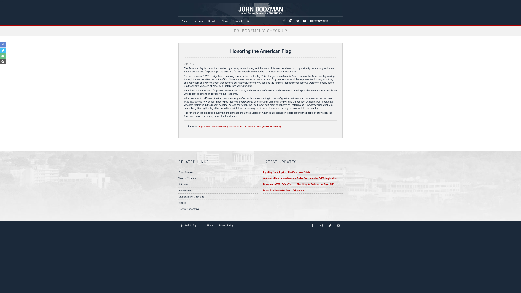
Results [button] (212, 20)
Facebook (283, 21)
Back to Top (190, 225)
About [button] (185, 20)
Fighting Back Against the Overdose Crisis (286, 172)
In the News (184, 190)
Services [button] (198, 20)
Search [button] (248, 21)
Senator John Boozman (260, 10)
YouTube (304, 21)
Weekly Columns (187, 178)
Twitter (297, 21)
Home (210, 225)
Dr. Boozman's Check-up (191, 196)
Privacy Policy (226, 225)
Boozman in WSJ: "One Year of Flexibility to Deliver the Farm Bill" (298, 184)
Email (3, 56)
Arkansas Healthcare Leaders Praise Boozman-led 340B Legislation (300, 178)
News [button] (225, 20)
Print (3, 61)
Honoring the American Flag (260, 51)
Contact (237, 20)
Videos (182, 202)
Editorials (183, 184)
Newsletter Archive (188, 208)
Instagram (290, 21)
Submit (338, 21)
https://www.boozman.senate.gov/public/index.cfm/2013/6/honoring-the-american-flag (240, 126)
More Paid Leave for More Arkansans (283, 190)
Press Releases (186, 172)
